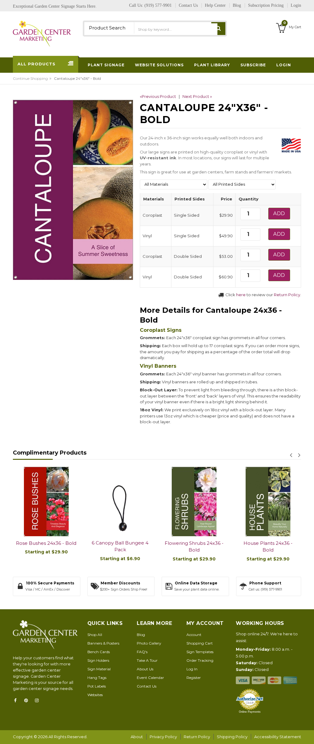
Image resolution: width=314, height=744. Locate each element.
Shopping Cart (199, 643)
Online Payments (250, 711)
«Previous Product (158, 96)
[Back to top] (307, 733)
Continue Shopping (30, 78)
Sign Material (99, 669)
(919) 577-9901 (158, 5)
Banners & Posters (103, 643)
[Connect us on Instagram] (38, 700)
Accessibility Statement (277, 736)
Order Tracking (199, 660)
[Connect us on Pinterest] (28, 700)
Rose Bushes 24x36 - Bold (46, 543)
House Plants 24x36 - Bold (268, 546)
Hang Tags (96, 677)
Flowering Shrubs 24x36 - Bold (194, 546)
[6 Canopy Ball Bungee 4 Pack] (120, 501)
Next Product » (197, 96)
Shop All (94, 634)
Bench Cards (98, 651)
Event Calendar (150, 677)
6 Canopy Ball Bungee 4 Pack (120, 546)
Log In (191, 669)
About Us (145, 669)
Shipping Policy (232, 736)
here (241, 294)
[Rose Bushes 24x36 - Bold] (46, 501)
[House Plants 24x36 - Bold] (268, 501)
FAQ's (142, 651)
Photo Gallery (149, 643)
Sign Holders (98, 660)
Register (193, 677)
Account (193, 634)
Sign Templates (199, 651)
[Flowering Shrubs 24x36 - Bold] (194, 501)
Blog (141, 634)
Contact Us (146, 686)
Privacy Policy (163, 736)
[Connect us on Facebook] (17, 700)
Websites (95, 694)
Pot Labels (96, 686)
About (137, 736)
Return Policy (287, 294)
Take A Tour (147, 660)
